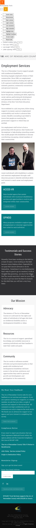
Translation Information (13, 489)
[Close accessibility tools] (6, 9)
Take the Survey (9, 421)
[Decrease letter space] (17, 50)
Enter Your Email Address (10, 470)
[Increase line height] (18, 47)
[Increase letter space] (20, 50)
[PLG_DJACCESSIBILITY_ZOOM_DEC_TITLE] (18, 42)
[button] (4, 274)
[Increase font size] (17, 45)
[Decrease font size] (14, 45)
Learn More (9, 206)
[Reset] (1, 9)
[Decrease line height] (15, 47)
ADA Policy (5, 451)
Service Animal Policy (17, 451)
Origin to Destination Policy (11, 454)
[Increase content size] (21, 42)
